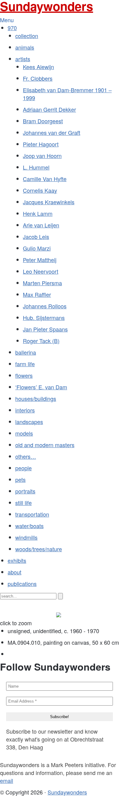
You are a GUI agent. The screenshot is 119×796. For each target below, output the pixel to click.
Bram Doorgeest (43, 121)
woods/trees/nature (38, 549)
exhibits (17, 560)
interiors (25, 410)
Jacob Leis (36, 236)
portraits (25, 491)
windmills (26, 537)
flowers (24, 375)
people (23, 468)
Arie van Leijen (41, 225)
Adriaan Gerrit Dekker (49, 109)
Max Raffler (37, 294)
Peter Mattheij (39, 260)
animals (24, 47)
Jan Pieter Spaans (45, 329)
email (6, 780)
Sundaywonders (67, 792)
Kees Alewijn (38, 67)
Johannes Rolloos (45, 306)
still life (23, 503)
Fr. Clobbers (37, 78)
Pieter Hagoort (41, 144)
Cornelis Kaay (40, 190)
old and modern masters (44, 445)
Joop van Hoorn (42, 156)
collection (26, 36)
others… (25, 456)
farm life (25, 364)
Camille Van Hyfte (45, 179)
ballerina (25, 352)
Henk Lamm (37, 213)
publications (22, 583)
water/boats (29, 526)
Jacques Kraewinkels (48, 202)
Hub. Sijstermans (44, 317)
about (14, 572)
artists (22, 59)
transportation (32, 514)
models (24, 433)
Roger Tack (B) (41, 341)
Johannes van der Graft (51, 132)
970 (12, 28)
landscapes (29, 422)
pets (20, 479)
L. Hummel (36, 167)
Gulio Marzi (37, 248)
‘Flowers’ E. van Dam (41, 387)
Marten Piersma (42, 283)
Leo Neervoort (40, 271)
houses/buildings (35, 398)
